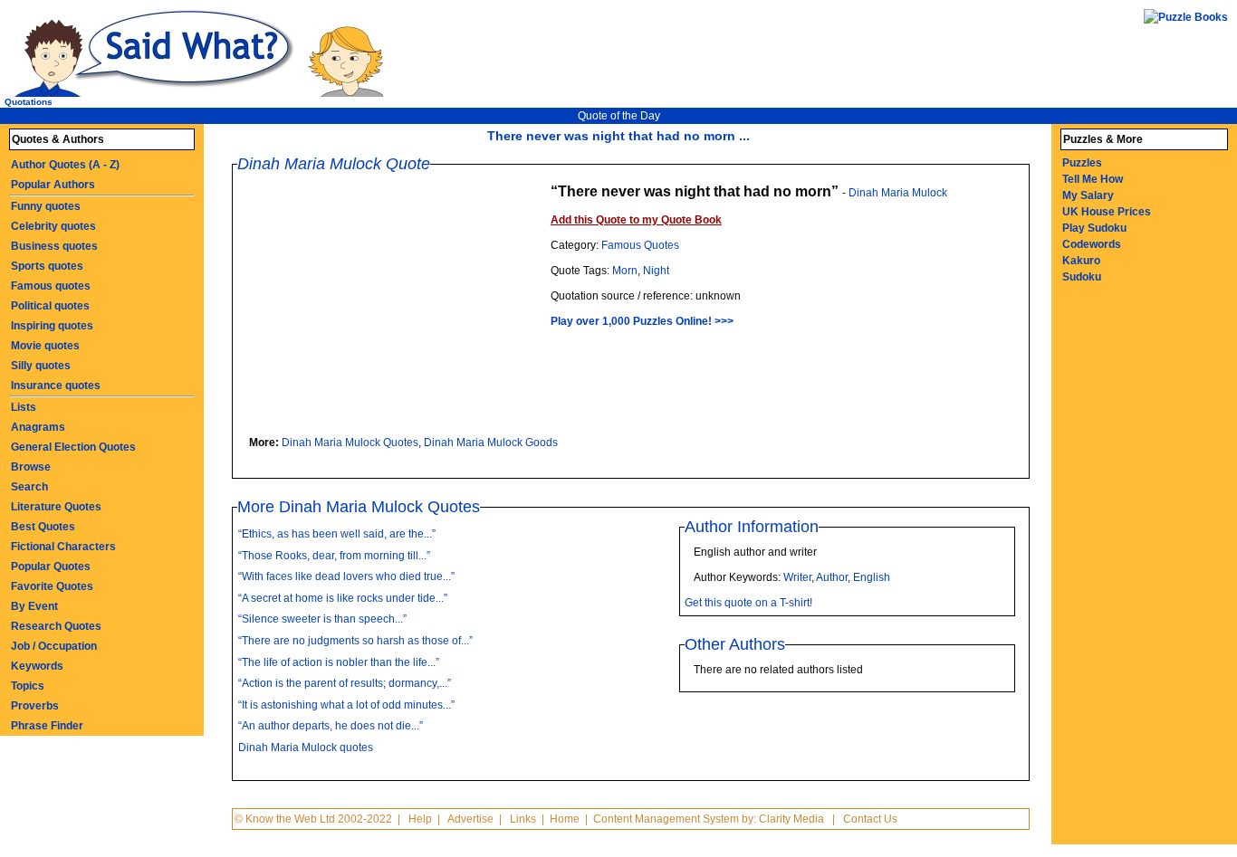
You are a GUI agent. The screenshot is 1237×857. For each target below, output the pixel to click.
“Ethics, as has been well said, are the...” (337, 534)
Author (832, 577)
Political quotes (50, 306)
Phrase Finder (47, 725)
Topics (27, 686)
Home (565, 819)
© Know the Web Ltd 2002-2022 (313, 819)
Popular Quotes (51, 566)
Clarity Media (791, 819)
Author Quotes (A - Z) (65, 164)
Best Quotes (43, 526)
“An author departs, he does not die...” (330, 725)
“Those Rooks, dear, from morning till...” (334, 555)
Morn (625, 270)
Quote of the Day (619, 116)
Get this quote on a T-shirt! (748, 602)
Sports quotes (47, 266)
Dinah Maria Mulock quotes (305, 747)
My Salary (1088, 195)
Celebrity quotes (53, 226)
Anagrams (38, 427)
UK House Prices (1106, 211)
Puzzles (1082, 163)
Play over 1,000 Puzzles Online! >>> (642, 321)
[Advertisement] (398, 307)
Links (523, 819)
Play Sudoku (1094, 228)
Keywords (37, 666)
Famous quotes (51, 286)
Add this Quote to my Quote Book (636, 220)
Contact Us (870, 819)
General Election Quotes (73, 447)
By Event (34, 606)
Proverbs (35, 706)
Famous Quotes (640, 245)
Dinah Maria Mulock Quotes (350, 442)
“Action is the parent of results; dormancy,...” (344, 683)
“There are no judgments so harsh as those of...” (355, 640)
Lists (23, 407)
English (871, 577)
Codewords (1091, 244)
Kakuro (1081, 260)
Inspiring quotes (52, 325)
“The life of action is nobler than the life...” (338, 662)
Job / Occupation (54, 646)
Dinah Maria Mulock (898, 192)
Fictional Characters (63, 546)
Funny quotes (46, 206)
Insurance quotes (56, 385)
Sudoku (1081, 277)
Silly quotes (41, 365)
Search (29, 487)
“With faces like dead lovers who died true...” (346, 576)
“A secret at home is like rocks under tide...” (342, 598)
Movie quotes (45, 345)
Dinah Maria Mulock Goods (491, 442)
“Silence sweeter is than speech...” (322, 619)
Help (420, 819)
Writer (797, 577)
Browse (31, 467)
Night (656, 270)
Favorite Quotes (52, 586)
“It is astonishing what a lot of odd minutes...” (346, 705)
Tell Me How (1092, 179)
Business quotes (54, 246)
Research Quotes (56, 626)
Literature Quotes (56, 506)
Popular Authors (53, 184)
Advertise (470, 819)
